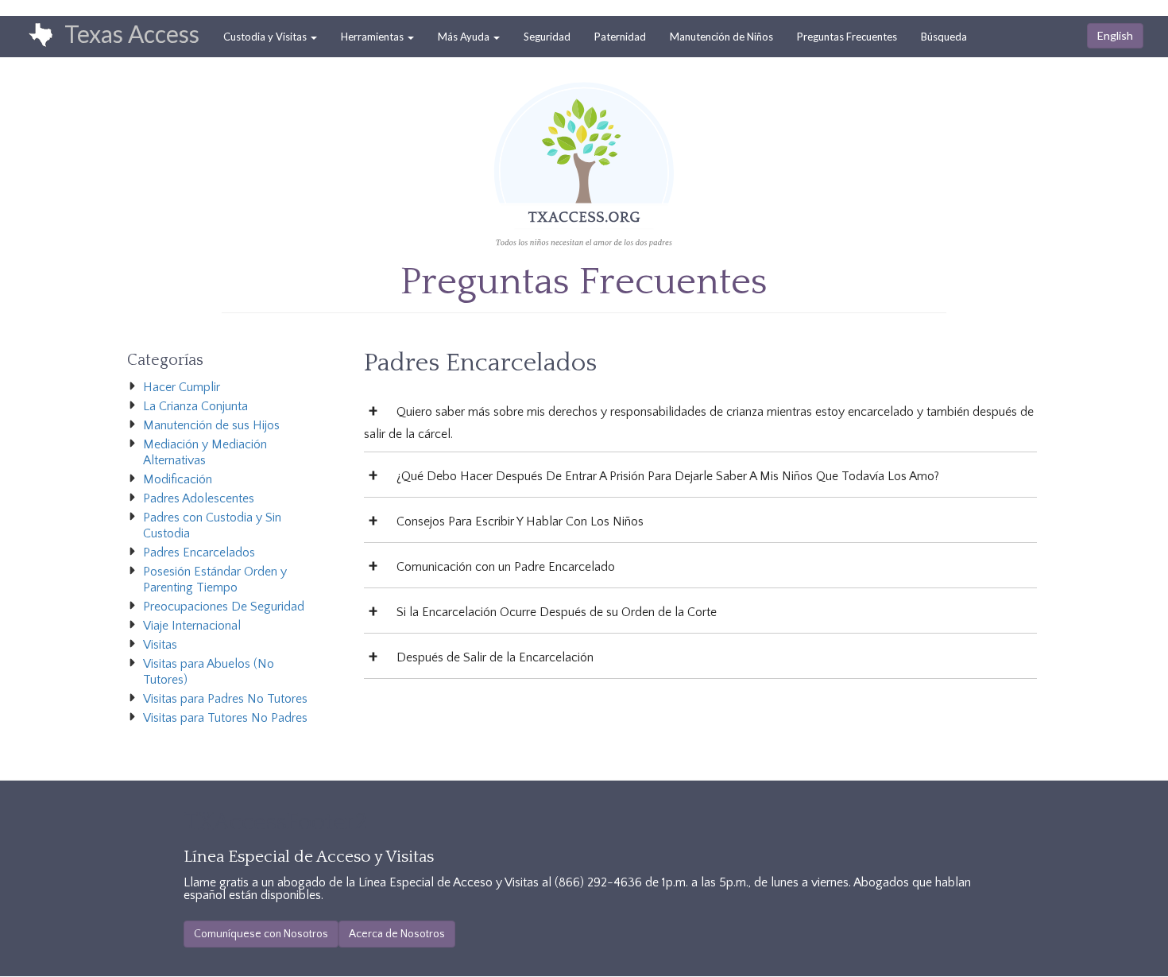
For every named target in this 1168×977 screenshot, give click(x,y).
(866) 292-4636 (598, 882)
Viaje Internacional (192, 625)
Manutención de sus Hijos (211, 425)
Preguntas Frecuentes (847, 36)
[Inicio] (32, 35)
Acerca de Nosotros (397, 934)
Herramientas (373, 36)
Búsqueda (944, 36)
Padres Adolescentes (198, 498)
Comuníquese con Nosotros (261, 934)
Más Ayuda (465, 36)
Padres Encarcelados (199, 552)
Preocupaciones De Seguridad (223, 606)
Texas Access (131, 33)
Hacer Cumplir (181, 387)
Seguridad (547, 36)
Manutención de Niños (721, 36)
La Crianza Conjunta (195, 406)
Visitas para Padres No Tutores (225, 699)
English (1115, 35)
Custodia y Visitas (266, 36)
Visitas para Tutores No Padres (225, 718)
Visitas (160, 645)
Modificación (177, 479)
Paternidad (620, 36)
